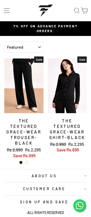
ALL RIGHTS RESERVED (45, 212)
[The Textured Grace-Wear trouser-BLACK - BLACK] (21, 162)
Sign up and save (44, 202)
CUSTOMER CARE (44, 188)
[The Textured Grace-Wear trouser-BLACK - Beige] (27, 162)
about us (44, 175)
